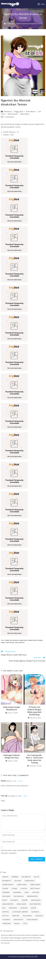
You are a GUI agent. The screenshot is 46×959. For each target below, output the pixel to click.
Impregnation (32, 896)
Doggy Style (18, 111)
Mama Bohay (23, 640)
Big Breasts (6, 881)
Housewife (6, 896)
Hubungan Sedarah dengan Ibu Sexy (11, 756)
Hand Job (35, 892)
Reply (21, 781)
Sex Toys (5, 916)
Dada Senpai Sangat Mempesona (11, 708)
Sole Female (27, 916)
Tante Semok (12, 114)
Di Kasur (24, 888)
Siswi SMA (15, 916)
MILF (3, 908)
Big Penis (18, 881)
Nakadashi (13, 908)
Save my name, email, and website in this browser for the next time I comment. (22, 851)
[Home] (5, 24)
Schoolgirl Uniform (20, 912)
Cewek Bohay (29, 881)
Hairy (27, 892)
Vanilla (17, 923)
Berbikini (15, 877)
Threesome (6, 923)
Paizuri (33, 908)
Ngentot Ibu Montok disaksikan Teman (29, 24)
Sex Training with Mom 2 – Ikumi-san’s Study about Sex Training (34, 759)
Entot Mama (30, 111)
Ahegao (5, 877)
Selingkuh (35, 912)
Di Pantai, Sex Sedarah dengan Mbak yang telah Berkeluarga (34, 711)
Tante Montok (19, 642)
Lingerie (25, 900)
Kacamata (14, 900)
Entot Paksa (35, 888)
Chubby (5, 888)
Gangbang (17, 892)
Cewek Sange (22, 885)
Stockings (6, 920)
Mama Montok (33, 640)
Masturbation (35, 904)
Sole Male (39, 916)
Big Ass (36, 877)
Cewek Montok (8, 885)
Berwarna (8, 111)
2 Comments (9, 117)
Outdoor (23, 908)
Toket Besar (24, 114)
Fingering (6, 892)
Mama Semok (21, 904)
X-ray (25, 923)
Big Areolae (26, 877)
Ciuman (7, 640)
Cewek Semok (35, 885)
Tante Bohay (10, 642)
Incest (4, 900)
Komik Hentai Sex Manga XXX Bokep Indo (21, 957)
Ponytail (5, 912)
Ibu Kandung (14, 640)
